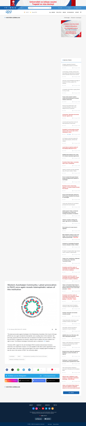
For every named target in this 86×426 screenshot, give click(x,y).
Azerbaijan (11, 356)
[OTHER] (80, 12)
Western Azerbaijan (76, 17)
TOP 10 (55, 405)
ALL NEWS (52, 12)
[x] (40, 408)
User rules (50, 424)
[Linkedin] (13, 8)
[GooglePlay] (38, 419)
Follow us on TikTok (25, 380)
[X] (8, 8)
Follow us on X (52, 380)
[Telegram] (12, 8)
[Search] (49, 8)
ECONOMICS (70, 12)
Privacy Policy (56, 424)
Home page (66, 17)
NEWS (64, 12)
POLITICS (58, 12)
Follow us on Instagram (12, 380)
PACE (19, 356)
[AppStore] (47, 419)
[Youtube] (10, 8)
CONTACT (39, 405)
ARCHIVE (47, 405)
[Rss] (15, 8)
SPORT (77, 12)
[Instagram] (6, 8)
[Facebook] (33, 408)
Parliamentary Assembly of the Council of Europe (35, 356)
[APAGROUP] (43, 415)
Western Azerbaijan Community (16, 359)
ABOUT (31, 405)
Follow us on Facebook (39, 380)
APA (44, 341)
